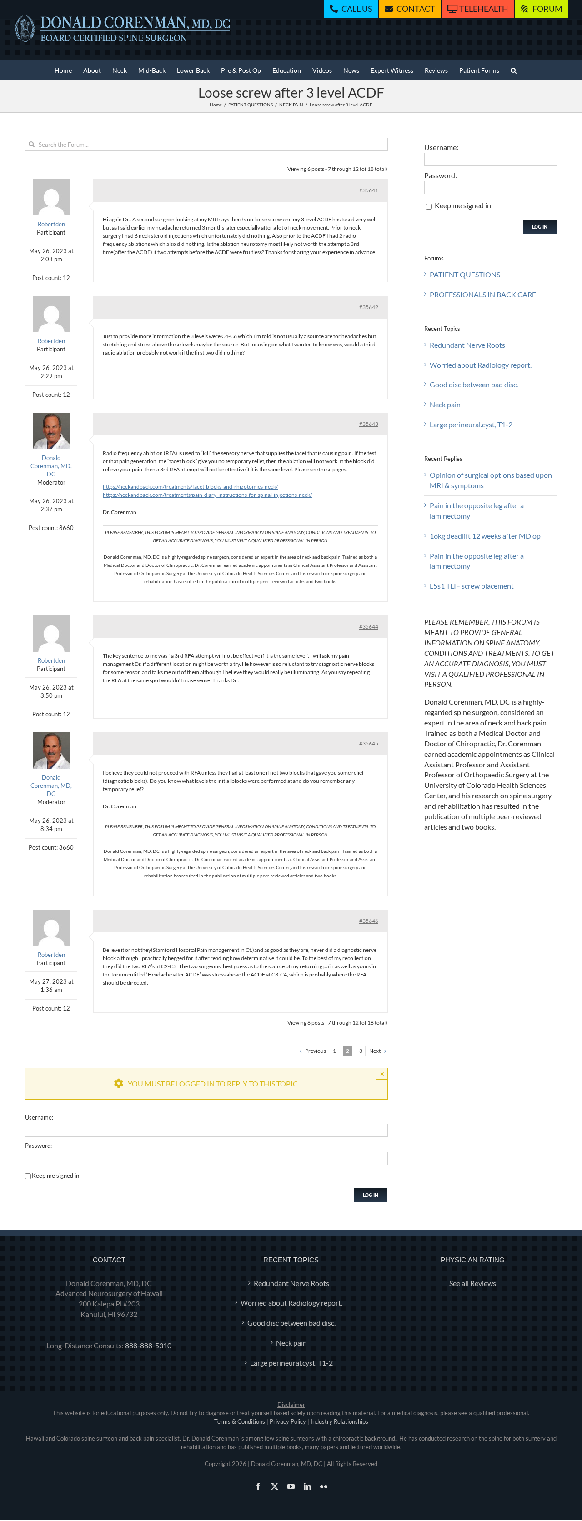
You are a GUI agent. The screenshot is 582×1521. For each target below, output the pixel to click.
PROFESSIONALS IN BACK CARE (483, 294)
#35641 (368, 190)
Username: (39, 1117)
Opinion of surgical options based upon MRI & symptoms (491, 480)
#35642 (368, 307)
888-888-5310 (148, 1345)
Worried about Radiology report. (481, 364)
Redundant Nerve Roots (467, 344)
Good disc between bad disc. (474, 384)
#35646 (368, 920)
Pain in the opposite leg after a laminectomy (477, 510)
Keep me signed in (55, 1175)
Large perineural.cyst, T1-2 (471, 424)
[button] (514, 70)
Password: (38, 1145)
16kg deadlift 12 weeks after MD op (485, 535)
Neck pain (445, 404)
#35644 (368, 626)
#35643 (368, 423)
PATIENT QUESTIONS (465, 274)
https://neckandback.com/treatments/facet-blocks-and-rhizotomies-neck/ (190, 486)
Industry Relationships (339, 1421)
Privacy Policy (288, 1421)
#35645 (368, 743)
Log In (370, 1194)
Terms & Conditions (239, 1421)
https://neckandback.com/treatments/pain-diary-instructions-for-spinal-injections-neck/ (207, 494)
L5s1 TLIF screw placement (472, 585)
